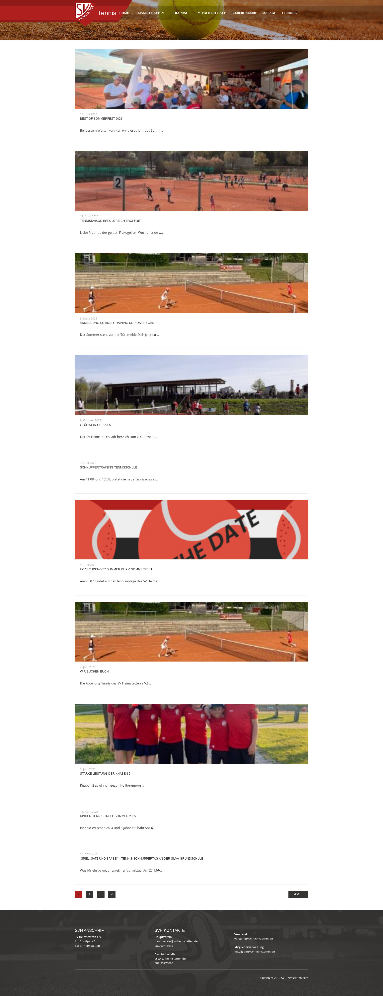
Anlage (269, 13)
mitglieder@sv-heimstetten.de (254, 952)
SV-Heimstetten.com (294, 978)
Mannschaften (151, 13)
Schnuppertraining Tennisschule (108, 467)
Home (124, 13)
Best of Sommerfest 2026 (101, 118)
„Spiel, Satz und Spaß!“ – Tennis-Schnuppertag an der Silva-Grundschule (141, 858)
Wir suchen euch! (95, 671)
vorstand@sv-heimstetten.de (253, 939)
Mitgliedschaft (212, 13)
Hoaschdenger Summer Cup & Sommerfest (116, 569)
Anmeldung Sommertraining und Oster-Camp (118, 322)
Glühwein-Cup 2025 (95, 425)
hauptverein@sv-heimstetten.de (176, 941)
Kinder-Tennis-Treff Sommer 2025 (108, 816)
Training (181, 13)
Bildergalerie (244, 13)
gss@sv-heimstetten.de (170, 958)
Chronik (289, 13)
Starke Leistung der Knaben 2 (105, 773)
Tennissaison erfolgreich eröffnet (111, 220)
